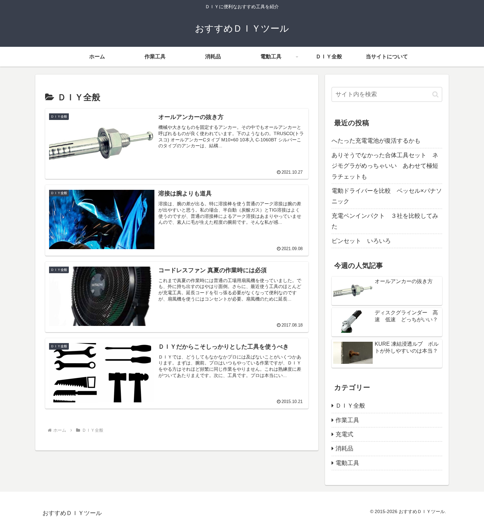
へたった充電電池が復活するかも (376, 140)
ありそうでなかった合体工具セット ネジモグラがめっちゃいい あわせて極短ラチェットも (385, 166)
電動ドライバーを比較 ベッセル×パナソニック (387, 196)
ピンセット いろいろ (361, 241)
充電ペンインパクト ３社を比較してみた (385, 221)
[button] (435, 94)
